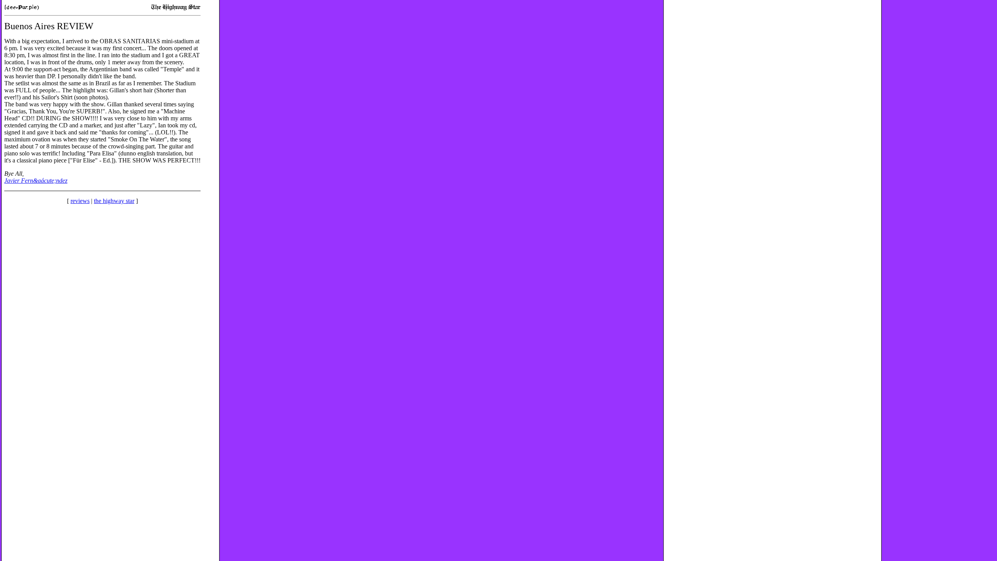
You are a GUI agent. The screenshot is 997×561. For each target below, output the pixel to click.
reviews (80, 201)
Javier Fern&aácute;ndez (35, 180)
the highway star (114, 201)
